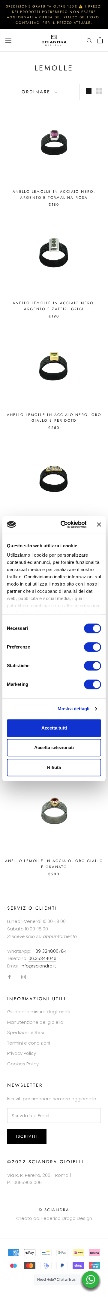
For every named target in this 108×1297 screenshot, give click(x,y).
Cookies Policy (23, 1064)
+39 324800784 (49, 951)
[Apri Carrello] (100, 40)
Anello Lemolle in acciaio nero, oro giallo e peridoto (54, 417)
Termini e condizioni (28, 1043)
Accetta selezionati (54, 747)
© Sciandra (54, 1210)
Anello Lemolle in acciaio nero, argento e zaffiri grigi (54, 306)
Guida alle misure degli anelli (38, 1011)
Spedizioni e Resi (25, 1032)
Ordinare (37, 92)
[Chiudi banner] (99, 524)
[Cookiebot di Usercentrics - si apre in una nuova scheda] (63, 524)
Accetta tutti (54, 727)
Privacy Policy (21, 1053)
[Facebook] (9, 977)
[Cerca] (89, 40)
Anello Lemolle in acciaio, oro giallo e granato (54, 864)
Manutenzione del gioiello (35, 1022)
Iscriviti (27, 1136)
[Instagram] (23, 977)
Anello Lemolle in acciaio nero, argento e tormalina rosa (54, 194)
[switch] (92, 647)
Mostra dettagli (74, 708)
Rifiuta (54, 767)
